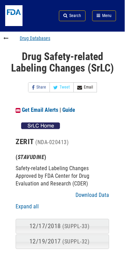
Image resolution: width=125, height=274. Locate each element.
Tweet (65, 87)
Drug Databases (35, 38)
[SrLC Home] (41, 125)
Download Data (92, 195)
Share (41, 87)
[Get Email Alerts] (18, 110)
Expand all (27, 206)
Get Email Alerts (40, 110)
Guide (68, 110)
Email (88, 87)
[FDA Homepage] (20, 24)
